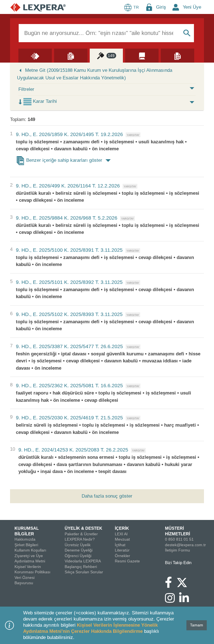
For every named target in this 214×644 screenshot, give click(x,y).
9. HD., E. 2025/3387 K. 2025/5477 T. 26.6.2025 (69, 346)
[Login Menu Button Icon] (149, 7)
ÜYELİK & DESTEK (83, 528)
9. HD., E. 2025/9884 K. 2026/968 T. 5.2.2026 (66, 218)
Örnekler (122, 555)
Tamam (196, 625)
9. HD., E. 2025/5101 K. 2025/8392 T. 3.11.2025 (69, 282)
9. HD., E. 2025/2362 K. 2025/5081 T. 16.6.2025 (69, 385)
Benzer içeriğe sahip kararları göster (64, 160)
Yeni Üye (192, 7)
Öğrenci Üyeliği (78, 555)
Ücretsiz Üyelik (78, 545)
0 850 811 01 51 (179, 539)
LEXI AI (121, 534)
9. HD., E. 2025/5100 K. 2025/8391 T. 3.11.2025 (69, 250)
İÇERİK (122, 528)
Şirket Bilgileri (26, 545)
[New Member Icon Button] (175, 7)
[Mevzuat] (70, 55)
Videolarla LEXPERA (83, 561)
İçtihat (120, 545)
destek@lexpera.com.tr (185, 545)
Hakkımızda (24, 539)
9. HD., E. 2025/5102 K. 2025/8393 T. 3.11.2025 (69, 314)
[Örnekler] (177, 55)
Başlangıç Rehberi (81, 566)
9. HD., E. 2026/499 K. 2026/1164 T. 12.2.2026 (68, 186)
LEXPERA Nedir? (80, 539)
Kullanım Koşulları (30, 550)
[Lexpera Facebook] (170, 585)
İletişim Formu (177, 550)
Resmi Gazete (127, 561)
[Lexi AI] (35, 55)
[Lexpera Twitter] (184, 582)
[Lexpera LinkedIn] (186, 600)
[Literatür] (142, 55)
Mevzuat (122, 539)
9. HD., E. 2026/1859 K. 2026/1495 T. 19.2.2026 (69, 134)
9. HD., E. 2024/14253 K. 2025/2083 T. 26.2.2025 (73, 450)
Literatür (122, 550)
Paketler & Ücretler (81, 534)
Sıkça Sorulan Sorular (84, 572)
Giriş (161, 7)
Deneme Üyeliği (79, 550)
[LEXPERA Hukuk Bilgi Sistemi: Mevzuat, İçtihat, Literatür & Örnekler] (38, 7)
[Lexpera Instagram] (172, 600)
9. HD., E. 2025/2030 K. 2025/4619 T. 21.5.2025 (69, 417)
